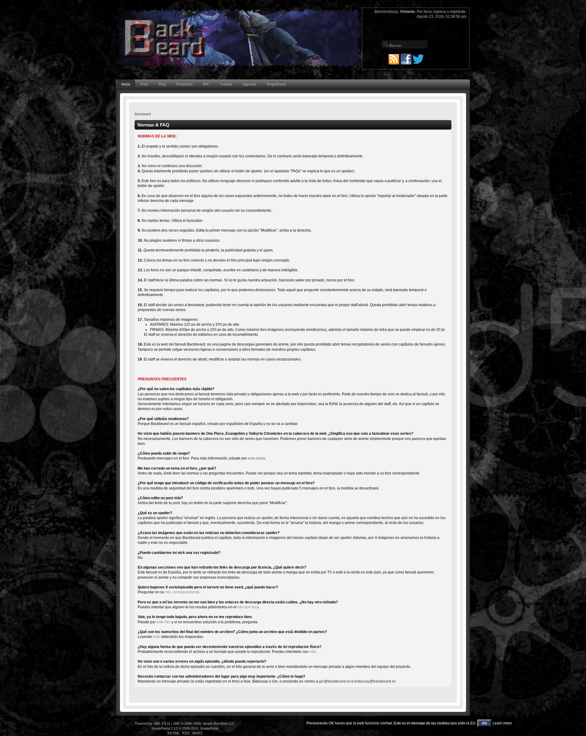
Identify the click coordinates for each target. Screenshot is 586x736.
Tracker (226, 84)
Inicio (125, 84)
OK (484, 723)
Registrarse (276, 84)
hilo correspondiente (182, 592)
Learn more (502, 723)
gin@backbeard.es (334, 681)
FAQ (162, 84)
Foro (144, 84)
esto (156, 637)
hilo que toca (248, 607)
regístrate (457, 11)
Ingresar (249, 84)
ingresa (439, 11)
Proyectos (184, 84)
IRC (206, 84)
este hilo (164, 622)
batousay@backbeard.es (375, 681)
